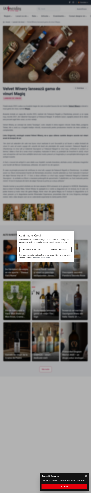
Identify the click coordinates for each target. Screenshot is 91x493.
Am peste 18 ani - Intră (32, 249)
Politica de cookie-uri (79, 480)
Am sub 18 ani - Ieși (59, 249)
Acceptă (64, 486)
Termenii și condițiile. (41, 258)
